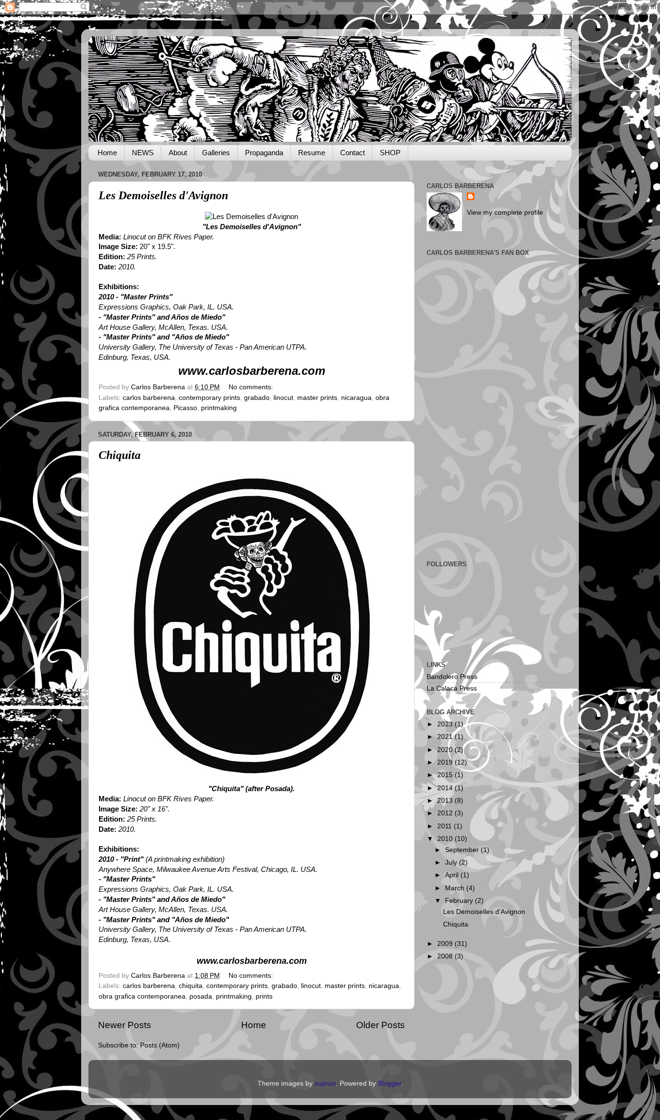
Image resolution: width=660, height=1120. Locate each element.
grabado (257, 397)
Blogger (389, 1083)
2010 (446, 838)
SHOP (390, 152)
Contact (352, 152)
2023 (446, 724)
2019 (446, 762)
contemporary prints (209, 397)
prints (264, 996)
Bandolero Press (452, 676)
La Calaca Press (452, 688)
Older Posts (380, 1025)
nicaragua (356, 397)
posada (200, 996)
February (460, 900)
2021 (446, 736)
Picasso (185, 408)
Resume (311, 152)
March (455, 888)
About (178, 152)
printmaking (219, 408)
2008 (446, 956)
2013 (446, 800)
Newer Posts (124, 1025)
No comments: (252, 387)
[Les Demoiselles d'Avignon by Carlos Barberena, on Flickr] (251, 217)
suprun (325, 1083)
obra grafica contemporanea (142, 996)
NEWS (143, 152)
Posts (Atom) (160, 1045)
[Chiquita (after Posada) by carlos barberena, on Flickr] (252, 779)
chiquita (190, 985)
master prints (317, 397)
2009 (446, 943)
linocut (283, 397)
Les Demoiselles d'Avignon (163, 195)
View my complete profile (505, 212)
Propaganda (264, 152)
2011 (445, 826)
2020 (446, 749)
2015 (446, 775)
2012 (446, 813)
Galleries (216, 152)
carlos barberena (149, 397)
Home (107, 152)
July (452, 862)
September (463, 850)
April (452, 875)
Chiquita (120, 455)
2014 (446, 788)
